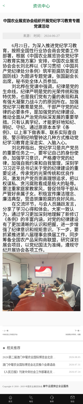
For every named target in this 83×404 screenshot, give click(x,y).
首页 (10, 401)
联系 (52, 401)
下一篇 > (73, 332)
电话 (31, 401)
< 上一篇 (10, 332)
